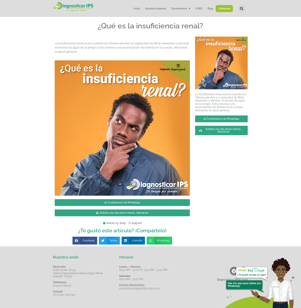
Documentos (179, 8)
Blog (210, 8)
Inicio (137, 8)
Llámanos (224, 8)
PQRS (198, 8)
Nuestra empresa (155, 8)
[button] (241, 8)
